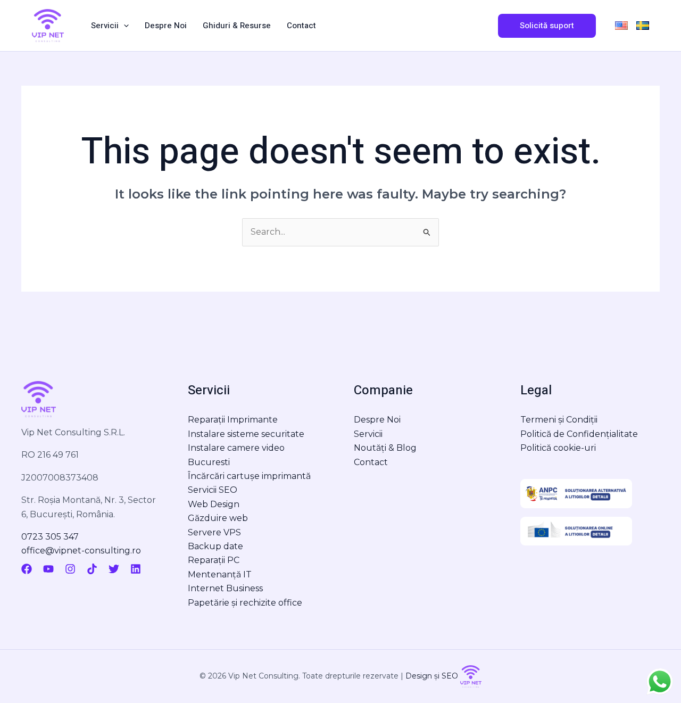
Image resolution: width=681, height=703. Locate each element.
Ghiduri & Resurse (237, 25)
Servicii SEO (212, 490)
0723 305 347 (50, 537)
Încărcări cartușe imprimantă (249, 476)
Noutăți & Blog (385, 448)
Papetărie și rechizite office (245, 603)
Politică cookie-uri (558, 448)
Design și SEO (432, 676)
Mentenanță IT (220, 574)
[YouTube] (48, 569)
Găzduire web (218, 518)
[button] (124, 25)
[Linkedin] (135, 569)
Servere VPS (214, 532)
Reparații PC (213, 560)
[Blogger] (157, 569)
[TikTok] (92, 569)
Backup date (215, 546)
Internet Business (225, 588)
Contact (301, 25)
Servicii (105, 25)
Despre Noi (166, 25)
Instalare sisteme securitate (246, 434)
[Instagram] (70, 569)
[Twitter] (114, 569)
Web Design (213, 504)
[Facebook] (26, 569)
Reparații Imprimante (233, 420)
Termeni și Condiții (558, 420)
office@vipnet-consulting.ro (81, 550)
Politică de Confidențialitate (579, 434)
